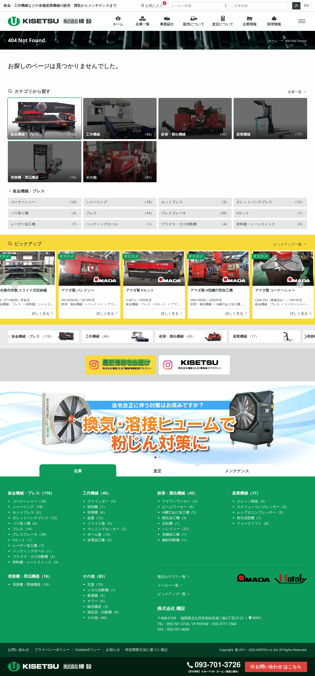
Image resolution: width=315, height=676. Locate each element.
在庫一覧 (295, 92)
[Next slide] (300, 284)
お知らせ (113, 649)
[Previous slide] (15, 284)
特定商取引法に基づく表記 (146, 649)
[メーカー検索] (199, 6)
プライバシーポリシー (52, 649)
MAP (256, 618)
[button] (301, 21)
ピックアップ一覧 (288, 244)
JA (296, 5)
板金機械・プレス (29, 191)
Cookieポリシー (88, 649)
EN (306, 5)
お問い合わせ (18, 649)
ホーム (273, 41)
